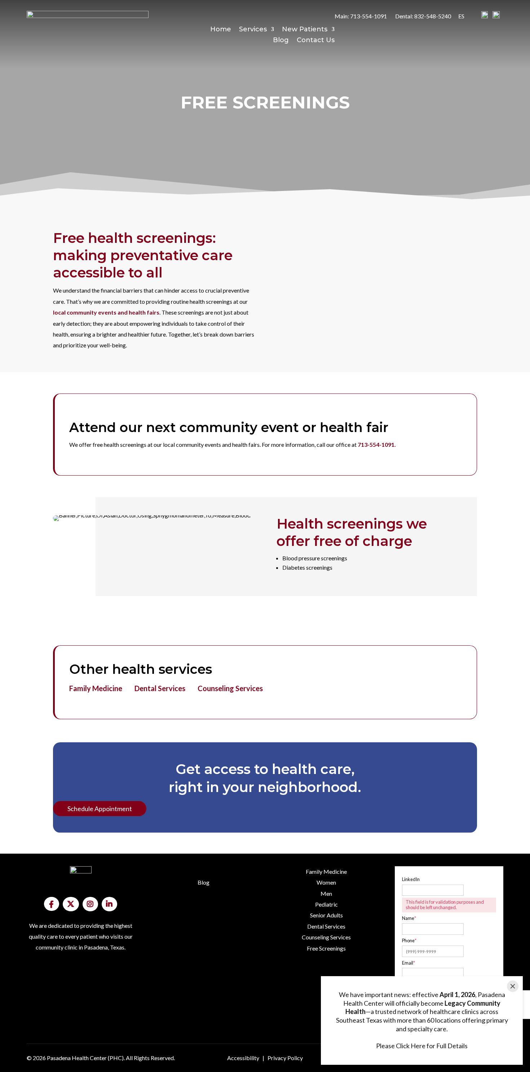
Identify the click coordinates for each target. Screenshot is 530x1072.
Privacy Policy (285, 1057)
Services (253, 30)
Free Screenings (326, 948)
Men (326, 893)
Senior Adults (326, 915)
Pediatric (326, 904)
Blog (281, 40)
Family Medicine (95, 688)
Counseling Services (230, 688)
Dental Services (159, 688)
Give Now (53, 983)
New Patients (304, 30)
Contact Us (316, 40)
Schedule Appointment (99, 809)
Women (326, 882)
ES (461, 16)
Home (220, 30)
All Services (301, 981)
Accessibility (243, 1057)
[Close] (512, 986)
